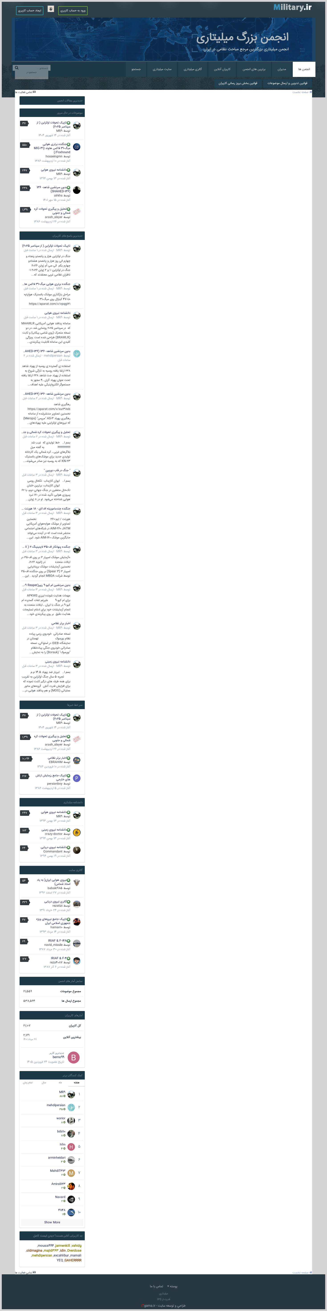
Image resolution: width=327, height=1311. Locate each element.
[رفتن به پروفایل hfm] (71, 1147)
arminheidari (56, 1158)
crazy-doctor (54, 834)
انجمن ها (304, 69)
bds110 (61, 1131)
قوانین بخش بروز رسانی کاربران (238, 83)
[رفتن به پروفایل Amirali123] (71, 1186)
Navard (60, 1197)
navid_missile (53, 945)
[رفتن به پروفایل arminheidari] (71, 1160)
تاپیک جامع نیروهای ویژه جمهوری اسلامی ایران (53, 921)
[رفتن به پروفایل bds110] (71, 1134)
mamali (75, 1255)
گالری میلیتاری (193, 69)
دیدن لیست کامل (43, 1236)
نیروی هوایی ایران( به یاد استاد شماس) (53, 882)
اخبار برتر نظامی (60, 623)
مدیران (282, 69)
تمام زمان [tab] (27, 1083)
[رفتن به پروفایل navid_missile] (77, 943)
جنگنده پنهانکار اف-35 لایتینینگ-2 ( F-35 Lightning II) (45, 547)
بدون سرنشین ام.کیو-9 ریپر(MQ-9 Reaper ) (45, 585)
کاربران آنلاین (222, 69)
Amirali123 (58, 1184)
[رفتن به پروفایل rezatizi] (77, 904)
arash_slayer (54, 217)
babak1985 (55, 888)
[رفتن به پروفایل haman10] (77, 922)
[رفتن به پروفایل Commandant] (77, 850)
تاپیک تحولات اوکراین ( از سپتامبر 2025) (53, 125)
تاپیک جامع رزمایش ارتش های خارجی (53, 777)
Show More (52, 1222)
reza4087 (56, 962)
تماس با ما (156, 1286)
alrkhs (58, 195)
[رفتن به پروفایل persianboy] (77, 778)
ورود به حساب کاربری (73, 10)
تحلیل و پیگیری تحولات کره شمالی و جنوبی (52, 211)
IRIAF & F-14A (57, 941)
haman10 (56, 927)
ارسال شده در (39, 250)
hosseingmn (54, 156)
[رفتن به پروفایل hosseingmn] (77, 147)
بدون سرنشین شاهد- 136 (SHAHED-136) (53, 189)
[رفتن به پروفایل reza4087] (77, 961)
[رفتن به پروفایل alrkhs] (77, 190)
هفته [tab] (76, 1083)
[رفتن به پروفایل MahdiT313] (71, 1173)
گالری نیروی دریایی (55, 901)
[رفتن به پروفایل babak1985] (77, 883)
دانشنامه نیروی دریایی (54, 847)
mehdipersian (53, 356)
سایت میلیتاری (162, 69)
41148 (61, 1210)
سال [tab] (44, 1083)
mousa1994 (46, 1245)
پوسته (173, 1286)
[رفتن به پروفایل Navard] (71, 1199)
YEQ (60, 1260)
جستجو (136, 69)
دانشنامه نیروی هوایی (54, 170)
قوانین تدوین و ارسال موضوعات (287, 83)
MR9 (59, 131)
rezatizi (57, 906)
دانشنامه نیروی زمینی (57, 662)
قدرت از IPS (163, 1299)
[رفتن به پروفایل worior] (71, 1120)
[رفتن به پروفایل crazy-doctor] (77, 832)
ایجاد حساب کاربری (29, 10)
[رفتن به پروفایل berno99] (74, 1058)
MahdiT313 (57, 1171)
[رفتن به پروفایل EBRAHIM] (77, 760)
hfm (62, 1144)
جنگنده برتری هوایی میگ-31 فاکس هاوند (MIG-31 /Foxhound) (52, 148)
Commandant (53, 851)
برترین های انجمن (254, 69)
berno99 (58, 1057)
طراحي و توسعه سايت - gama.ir (163, 1305)
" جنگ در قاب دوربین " (57, 470)
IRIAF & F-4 (59, 958)
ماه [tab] (60, 1083)
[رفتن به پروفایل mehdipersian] (77, 354)
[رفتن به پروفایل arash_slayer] (77, 211)
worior (61, 1118)
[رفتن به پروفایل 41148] (71, 1212)
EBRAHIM (56, 762)
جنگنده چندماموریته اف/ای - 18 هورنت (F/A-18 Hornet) (45, 509)
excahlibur (61, 1255)
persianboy (55, 784)
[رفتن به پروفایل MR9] (77, 125)
